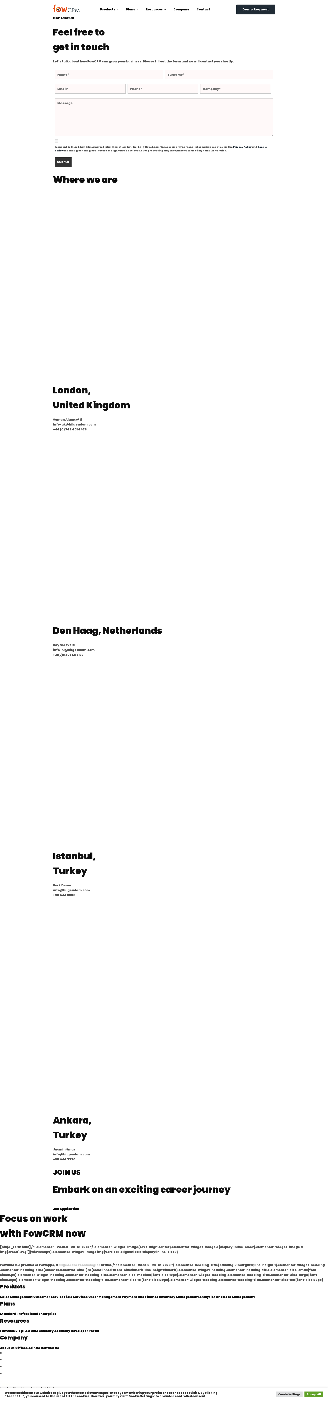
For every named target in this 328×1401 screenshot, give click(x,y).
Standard (8, 1314)
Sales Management (16, 1297)
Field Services (76, 1297)
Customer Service (48, 1297)
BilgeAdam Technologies (79, 1265)
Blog (19, 1331)
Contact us (50, 1348)
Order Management (105, 1297)
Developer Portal (85, 1331)
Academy (62, 1331)
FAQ (27, 1331)
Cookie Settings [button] (289, 1394)
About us (7, 1348)
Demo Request (255, 9)
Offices (21, 1348)
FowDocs (7, 1331)
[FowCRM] (66, 8)
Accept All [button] (314, 1394)
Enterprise (47, 1314)
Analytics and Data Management (227, 1297)
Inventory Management (179, 1297)
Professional (28, 1314)
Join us (34, 1348)
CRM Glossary (42, 1331)
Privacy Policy (242, 147)
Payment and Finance (140, 1297)
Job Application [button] (66, 1209)
